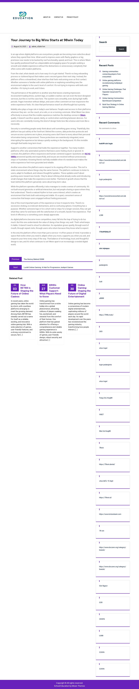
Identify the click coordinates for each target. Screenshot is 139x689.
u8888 (101, 298)
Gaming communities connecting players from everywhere (111, 74)
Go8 (100, 282)
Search (103, 42)
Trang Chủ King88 (105, 398)
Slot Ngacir (103, 586)
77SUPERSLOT (105, 232)
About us (46, 17)
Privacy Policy (72, 17)
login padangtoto (105, 179)
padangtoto (103, 265)
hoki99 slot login (106, 144)
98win (82, 115)
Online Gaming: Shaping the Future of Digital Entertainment (79, 291)
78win (101, 448)
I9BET (101, 414)
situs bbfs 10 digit (106, 481)
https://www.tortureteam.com (110, 514)
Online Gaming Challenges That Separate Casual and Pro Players (114, 92)
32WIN (101, 652)
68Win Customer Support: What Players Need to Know (50, 291)
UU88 (101, 636)
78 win (101, 531)
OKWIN (102, 619)
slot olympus (104, 248)
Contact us (58, 17)
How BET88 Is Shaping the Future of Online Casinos (22, 291)
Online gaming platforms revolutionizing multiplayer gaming (112, 83)
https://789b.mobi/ (106, 315)
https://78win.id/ (105, 498)
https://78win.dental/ (107, 464)
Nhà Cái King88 (105, 431)
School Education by (69, 686)
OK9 (100, 331)
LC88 (101, 215)
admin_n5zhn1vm (38, 46)
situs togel (103, 348)
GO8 (100, 602)
